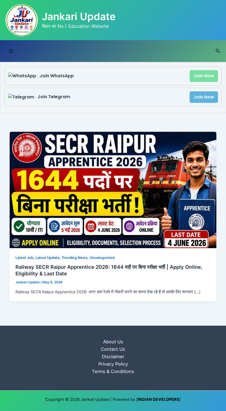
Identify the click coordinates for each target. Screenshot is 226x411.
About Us (113, 341)
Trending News (74, 258)
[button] (218, 51)
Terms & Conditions (113, 371)
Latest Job (24, 258)
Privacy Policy (113, 364)
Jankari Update (79, 16)
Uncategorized (102, 258)
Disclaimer (113, 356)
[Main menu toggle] (11, 51)
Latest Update (48, 258)
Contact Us (113, 349)
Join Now (203, 76)
